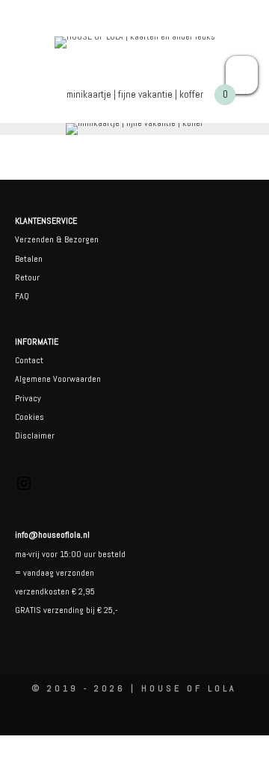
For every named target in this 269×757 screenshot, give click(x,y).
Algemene (33, 379)
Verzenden (34, 239)
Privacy (28, 398)
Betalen (29, 259)
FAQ (22, 296)
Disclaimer (35, 436)
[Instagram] (24, 489)
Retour (27, 277)
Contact (29, 360)
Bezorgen (81, 239)
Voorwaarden (76, 379)
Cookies (29, 417)
